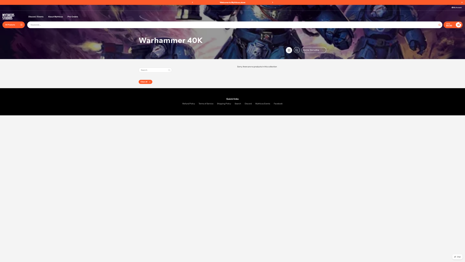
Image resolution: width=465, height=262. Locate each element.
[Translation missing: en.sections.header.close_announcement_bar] (462, 2)
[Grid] (289, 50)
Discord (248, 103)
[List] (297, 50)
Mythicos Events (262, 103)
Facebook (278, 103)
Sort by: (307, 50)
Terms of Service (206, 103)
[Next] (272, 2)
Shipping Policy (224, 103)
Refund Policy (188, 103)
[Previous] (192, 2)
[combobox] (155, 70)
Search (238, 103)
